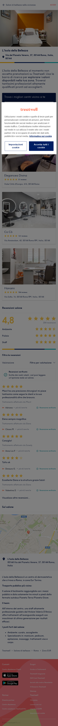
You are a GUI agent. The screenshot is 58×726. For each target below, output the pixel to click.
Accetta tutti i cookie (41, 146)
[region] (29, 128)
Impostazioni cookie (16, 146)
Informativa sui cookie (40, 136)
